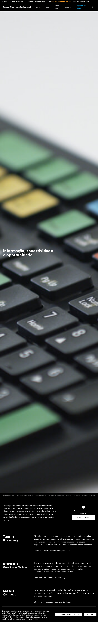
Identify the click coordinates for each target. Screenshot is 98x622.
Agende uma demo (81, 7)
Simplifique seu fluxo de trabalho (48, 578)
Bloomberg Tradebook (88, 495)
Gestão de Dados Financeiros (56, 495)
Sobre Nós (57, 7)
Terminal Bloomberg (9, 495)
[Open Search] (92, 7)
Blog (47, 7)
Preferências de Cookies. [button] (29, 619)
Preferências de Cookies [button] (68, 614)
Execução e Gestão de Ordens (25, 495)
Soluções (37, 7)
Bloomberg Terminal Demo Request (38, 1)
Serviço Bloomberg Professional (17, 7)
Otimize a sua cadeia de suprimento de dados (54, 602)
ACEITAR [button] (90, 614)
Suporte (68, 7)
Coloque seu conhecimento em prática (51, 550)
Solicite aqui (83, 517)
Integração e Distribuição (73, 495)
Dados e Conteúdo (41, 495)
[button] (14, 1)
